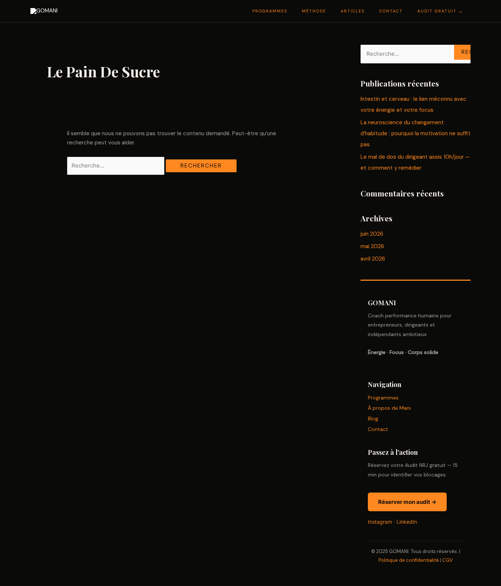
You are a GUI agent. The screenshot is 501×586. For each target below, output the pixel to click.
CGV (447, 560)
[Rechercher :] (116, 165)
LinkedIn (406, 522)
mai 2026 (372, 246)
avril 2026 (373, 258)
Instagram (380, 522)
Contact (378, 429)
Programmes (383, 397)
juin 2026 (372, 233)
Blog (373, 418)
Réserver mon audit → (407, 501)
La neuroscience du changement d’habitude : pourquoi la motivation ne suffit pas (416, 133)
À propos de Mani (389, 408)
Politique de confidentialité (409, 560)
